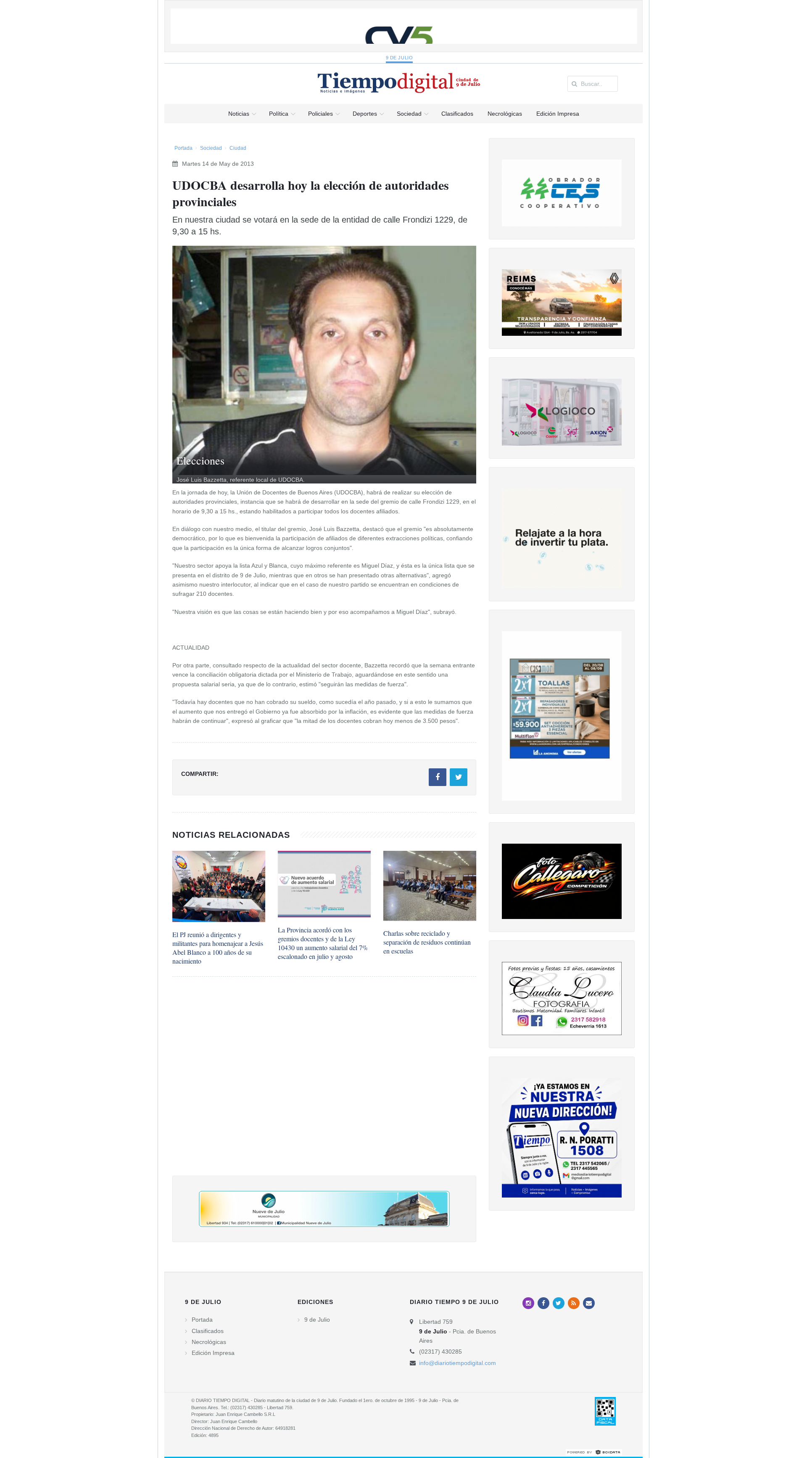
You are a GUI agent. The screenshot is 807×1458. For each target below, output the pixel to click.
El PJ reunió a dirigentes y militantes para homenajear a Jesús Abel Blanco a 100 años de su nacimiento (217, 947)
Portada (183, 148)
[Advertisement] (324, 1084)
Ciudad (237, 148)
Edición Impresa (213, 1352)
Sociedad (211, 148)
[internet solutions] (594, 1451)
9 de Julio (399, 57)
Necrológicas (209, 1341)
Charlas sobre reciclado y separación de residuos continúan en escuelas (427, 942)
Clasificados (208, 1331)
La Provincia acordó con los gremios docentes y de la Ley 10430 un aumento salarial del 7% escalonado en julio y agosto (323, 943)
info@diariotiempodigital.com (457, 1363)
